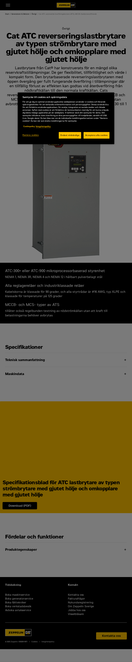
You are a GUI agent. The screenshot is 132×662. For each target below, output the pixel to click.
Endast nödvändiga (70, 135)
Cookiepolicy (29, 126)
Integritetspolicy (43, 126)
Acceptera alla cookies (96, 135)
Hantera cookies (31, 135)
